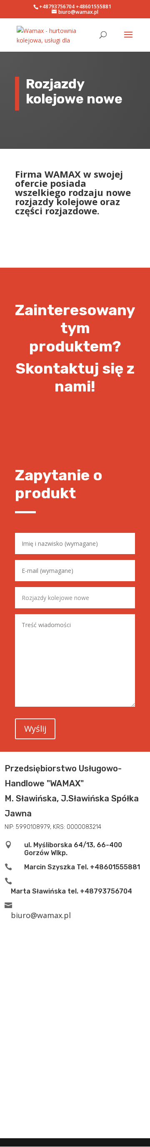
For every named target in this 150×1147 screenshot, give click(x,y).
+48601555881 (93, 6)
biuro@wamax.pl (41, 915)
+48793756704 (57, 6)
